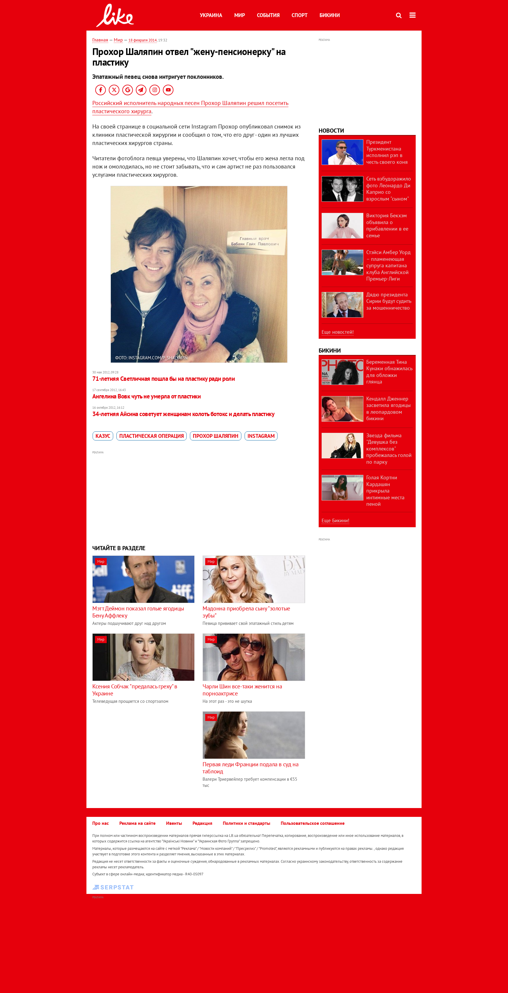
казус (103, 436)
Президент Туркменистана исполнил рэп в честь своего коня (387, 151)
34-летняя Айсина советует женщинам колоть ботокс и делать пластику (183, 414)
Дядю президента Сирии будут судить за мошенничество (388, 301)
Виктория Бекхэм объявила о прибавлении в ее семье (387, 225)
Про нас (100, 823)
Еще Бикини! (335, 520)
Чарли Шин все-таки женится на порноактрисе (242, 689)
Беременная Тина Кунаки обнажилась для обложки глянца (389, 371)
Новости (331, 130)
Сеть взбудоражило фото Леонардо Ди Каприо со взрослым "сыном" (388, 188)
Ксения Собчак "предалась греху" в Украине (134, 689)
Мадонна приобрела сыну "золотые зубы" (246, 612)
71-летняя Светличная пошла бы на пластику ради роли (163, 379)
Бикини (330, 15)
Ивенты (174, 823)
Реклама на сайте (137, 823)
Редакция (202, 823)
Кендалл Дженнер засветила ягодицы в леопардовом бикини (388, 408)
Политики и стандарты (246, 823)
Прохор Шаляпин (215, 436)
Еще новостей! (338, 332)
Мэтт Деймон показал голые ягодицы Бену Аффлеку (138, 612)
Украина (211, 15)
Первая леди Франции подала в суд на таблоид (250, 767)
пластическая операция (151, 436)
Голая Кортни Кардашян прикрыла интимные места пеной (385, 490)
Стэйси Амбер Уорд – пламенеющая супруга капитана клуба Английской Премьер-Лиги (388, 265)
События (268, 15)
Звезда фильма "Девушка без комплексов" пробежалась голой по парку (389, 448)
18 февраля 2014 (142, 40)
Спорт (300, 15)
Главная (100, 40)
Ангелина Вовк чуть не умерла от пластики (146, 396)
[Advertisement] (199, 497)
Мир (239, 15)
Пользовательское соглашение (313, 823)
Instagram (261, 436)
